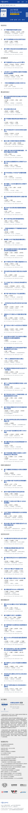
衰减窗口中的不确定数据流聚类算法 (14, 239)
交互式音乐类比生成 (10, 109)
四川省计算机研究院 (16, 805)
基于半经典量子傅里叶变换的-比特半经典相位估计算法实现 (15, 453)
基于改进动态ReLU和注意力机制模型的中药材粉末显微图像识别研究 (15, 649)
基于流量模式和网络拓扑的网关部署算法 (15, 470)
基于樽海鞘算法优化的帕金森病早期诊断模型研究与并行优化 (15, 348)
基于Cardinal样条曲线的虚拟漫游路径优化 (15, 638)
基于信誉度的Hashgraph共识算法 (14, 62)
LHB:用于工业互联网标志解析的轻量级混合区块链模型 (15, 72)
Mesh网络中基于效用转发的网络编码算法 (15, 481)
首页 (18, 2)
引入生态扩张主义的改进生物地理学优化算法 (15, 283)
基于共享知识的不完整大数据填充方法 (15, 262)
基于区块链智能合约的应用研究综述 (14, 39)
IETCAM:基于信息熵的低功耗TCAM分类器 (15, 431)
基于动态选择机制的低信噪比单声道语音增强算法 (15, 97)
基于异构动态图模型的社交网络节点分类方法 (15, 162)
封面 (12, 19)
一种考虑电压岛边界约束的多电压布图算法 (15, 304)
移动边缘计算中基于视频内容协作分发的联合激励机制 (15, 524)
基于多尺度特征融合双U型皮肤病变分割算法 (15, 686)
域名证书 (15, 806)
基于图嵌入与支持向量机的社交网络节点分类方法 (15, 184)
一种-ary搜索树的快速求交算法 (13, 359)
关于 (23, 2)
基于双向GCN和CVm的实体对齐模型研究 (15, 326)
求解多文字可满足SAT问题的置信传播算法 (15, 315)
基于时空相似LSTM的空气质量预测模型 (15, 173)
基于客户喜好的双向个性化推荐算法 (14, 293)
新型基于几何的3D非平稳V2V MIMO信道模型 (15, 502)
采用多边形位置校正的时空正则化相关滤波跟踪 (15, 674)
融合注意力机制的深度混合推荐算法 (14, 141)
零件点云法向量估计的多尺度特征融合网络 (15, 605)
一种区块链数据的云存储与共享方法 (14, 83)
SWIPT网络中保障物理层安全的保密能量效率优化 (15, 513)
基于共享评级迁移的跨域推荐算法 (14, 219)
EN (26, 2)
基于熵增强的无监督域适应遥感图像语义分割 (15, 625)
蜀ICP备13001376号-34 (7, 806)
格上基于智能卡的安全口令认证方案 (14, 578)
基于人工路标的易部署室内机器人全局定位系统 (15, 384)
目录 (16, 19)
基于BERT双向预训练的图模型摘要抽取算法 (15, 208)
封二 (20, 19)
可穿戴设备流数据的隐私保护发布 (14, 548)
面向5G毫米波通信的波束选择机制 (14, 492)
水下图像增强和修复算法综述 (12, 30)
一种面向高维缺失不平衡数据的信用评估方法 (15, 229)
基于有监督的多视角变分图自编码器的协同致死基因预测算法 (15, 249)
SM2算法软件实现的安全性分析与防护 (15, 538)
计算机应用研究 (7, 805)
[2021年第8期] (1, 14)
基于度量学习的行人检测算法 (12, 615)
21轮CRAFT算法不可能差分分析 (13, 569)
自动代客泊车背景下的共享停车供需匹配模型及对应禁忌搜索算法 (15, 337)
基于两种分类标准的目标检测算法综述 (15, 49)
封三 (24, 19)
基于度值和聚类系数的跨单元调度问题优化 (15, 197)
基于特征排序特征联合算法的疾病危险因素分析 (15, 420)
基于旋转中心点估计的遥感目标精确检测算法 (15, 663)
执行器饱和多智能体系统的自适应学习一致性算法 (15, 369)
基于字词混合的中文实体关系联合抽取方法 (15, 130)
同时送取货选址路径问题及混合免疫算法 (15, 272)
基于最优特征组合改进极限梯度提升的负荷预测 (15, 442)
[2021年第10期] (27, 14)
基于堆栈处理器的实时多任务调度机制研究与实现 (15, 408)
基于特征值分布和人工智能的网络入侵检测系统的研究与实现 (15, 395)
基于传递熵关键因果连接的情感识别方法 (15, 119)
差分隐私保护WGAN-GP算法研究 (14, 589)
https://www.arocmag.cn (7, 808)
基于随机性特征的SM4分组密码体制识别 (15, 558)
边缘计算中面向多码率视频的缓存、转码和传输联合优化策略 (15, 151)
